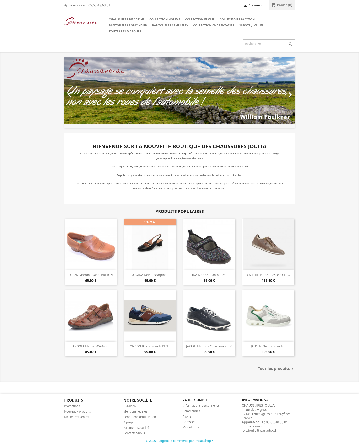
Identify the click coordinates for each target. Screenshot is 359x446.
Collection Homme (164, 19)
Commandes (191, 411)
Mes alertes (191, 427)
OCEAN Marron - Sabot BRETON (91, 275)
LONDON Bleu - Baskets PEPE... (149, 346)
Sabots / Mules (251, 25)
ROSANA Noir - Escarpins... (150, 275)
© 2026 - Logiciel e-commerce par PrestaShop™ (179, 441)
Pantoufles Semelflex (170, 25)
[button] (81, 92)
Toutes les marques (125, 31)
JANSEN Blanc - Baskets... (268, 346)
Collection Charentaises (213, 25)
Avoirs (187, 416)
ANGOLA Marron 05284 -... (91, 346)
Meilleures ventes (76, 417)
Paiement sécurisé (136, 428)
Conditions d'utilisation (139, 417)
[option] (179, 92)
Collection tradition (237, 19)
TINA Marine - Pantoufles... (209, 275)
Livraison (129, 406)
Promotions (72, 406)
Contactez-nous (134, 433)
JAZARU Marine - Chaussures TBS (209, 346)
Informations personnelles (201, 406)
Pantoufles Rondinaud (128, 25)
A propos (129, 422)
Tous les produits (276, 368)
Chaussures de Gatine (126, 19)
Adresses (189, 422)
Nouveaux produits (77, 411)
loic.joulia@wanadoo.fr (260, 430)
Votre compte (195, 400)
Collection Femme (200, 19)
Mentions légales (135, 411)
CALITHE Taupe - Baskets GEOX (268, 275)
